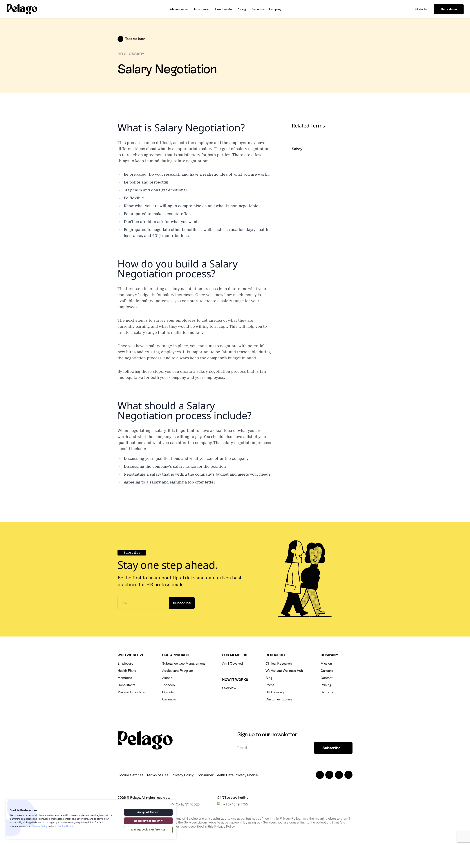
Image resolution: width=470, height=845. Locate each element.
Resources (258, 9)
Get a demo (449, 9)
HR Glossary (274, 692)
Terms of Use (157, 775)
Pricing (241, 9)
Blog (268, 678)
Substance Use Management (183, 663)
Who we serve (178, 9)
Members (125, 678)
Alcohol (167, 678)
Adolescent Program (177, 671)
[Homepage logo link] (21, 9)
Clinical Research (278, 663)
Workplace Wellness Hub (284, 671)
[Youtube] (348, 775)
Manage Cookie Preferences (148, 829)
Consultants (126, 685)
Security (327, 692)
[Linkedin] (339, 775)
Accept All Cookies (148, 812)
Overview (229, 688)
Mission (326, 663)
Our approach (201, 9)
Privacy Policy (182, 775)
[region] (91, 819)
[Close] (172, 804)
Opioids (168, 692)
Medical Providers (131, 692)
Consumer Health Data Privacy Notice (227, 775)
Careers (327, 671)
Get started (420, 9)
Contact (326, 678)
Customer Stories (278, 699)
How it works (223, 9)
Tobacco (168, 685)
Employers (125, 663)
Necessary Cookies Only (148, 820)
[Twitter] (320, 775)
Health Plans (127, 671)
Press (269, 685)
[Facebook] (329, 775)
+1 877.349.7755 (235, 804)
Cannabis (169, 699)
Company (275, 9)
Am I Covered (232, 663)
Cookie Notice (65, 826)
